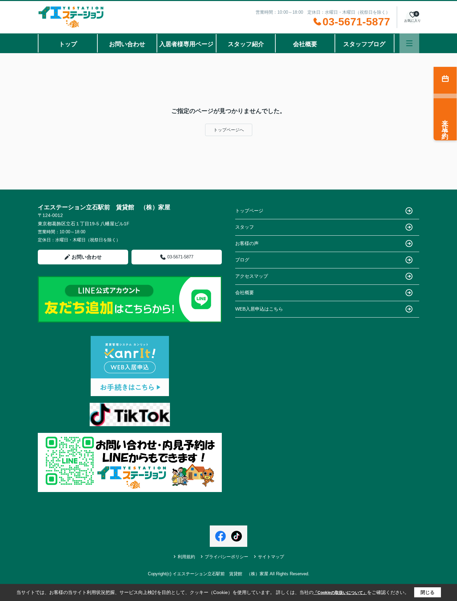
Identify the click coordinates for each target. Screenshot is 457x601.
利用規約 (186, 556)
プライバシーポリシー (226, 556)
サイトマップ (271, 556)
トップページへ (228, 129)
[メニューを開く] (409, 43)
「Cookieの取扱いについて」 (340, 592)
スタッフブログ (364, 44)
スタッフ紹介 (246, 44)
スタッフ (244, 227)
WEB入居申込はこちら (259, 309)
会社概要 (305, 44)
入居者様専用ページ (186, 44)
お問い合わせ (127, 44)
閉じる (428, 592)
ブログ (242, 259)
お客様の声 (247, 243)
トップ (68, 44)
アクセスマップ (251, 276)
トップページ (249, 210)
